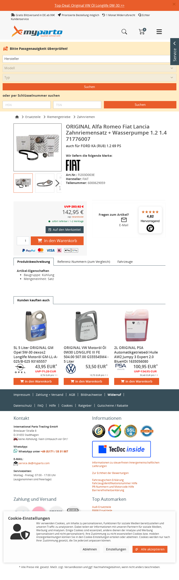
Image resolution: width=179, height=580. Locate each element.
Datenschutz (23, 405)
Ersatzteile (33, 117)
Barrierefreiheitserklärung (108, 490)
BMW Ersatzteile (102, 510)
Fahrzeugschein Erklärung (108, 480)
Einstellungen (116, 549)
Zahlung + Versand (49, 395)
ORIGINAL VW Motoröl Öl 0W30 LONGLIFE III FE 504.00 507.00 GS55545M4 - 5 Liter (86, 354)
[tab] (34, 262)
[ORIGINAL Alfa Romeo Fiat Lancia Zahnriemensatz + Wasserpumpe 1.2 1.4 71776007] (37, 147)
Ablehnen (90, 549)
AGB (72, 395)
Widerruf (114, 395)
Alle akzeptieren (152, 549)
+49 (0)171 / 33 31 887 (54, 451)
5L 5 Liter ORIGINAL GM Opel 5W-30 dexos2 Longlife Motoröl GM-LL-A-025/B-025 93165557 (36, 354)
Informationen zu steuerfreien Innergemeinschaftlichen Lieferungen (125, 464)
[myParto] (37, 31)
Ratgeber (85, 405)
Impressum (22, 395)
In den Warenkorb (60, 240)
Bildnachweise (91, 395)
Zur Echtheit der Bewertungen (110, 473)
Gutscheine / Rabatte (112, 405)
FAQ (40, 405)
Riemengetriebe (59, 117)
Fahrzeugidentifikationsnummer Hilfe (114, 483)
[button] (176, 4)
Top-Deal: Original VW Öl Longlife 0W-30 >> (89, 5)
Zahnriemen (86, 117)
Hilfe (52, 405)
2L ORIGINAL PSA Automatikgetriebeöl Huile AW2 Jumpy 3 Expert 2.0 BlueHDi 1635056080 (136, 354)
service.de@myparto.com (34, 463)
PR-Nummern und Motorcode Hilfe (113, 487)
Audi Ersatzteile (101, 507)
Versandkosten (78, 217)
